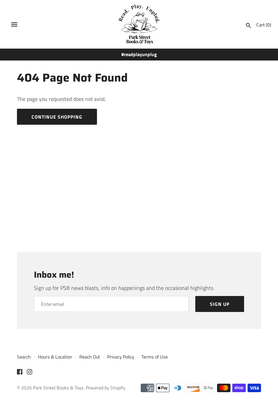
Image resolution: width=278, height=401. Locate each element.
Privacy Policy (120, 356)
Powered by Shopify (105, 387)
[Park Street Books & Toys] (139, 24)
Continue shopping (57, 116)
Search (24, 356)
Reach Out (89, 356)
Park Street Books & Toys (58, 387)
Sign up (220, 304)
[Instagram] (29, 373)
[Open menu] (14, 24)
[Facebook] (19, 373)
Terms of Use (154, 356)
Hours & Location (55, 356)
